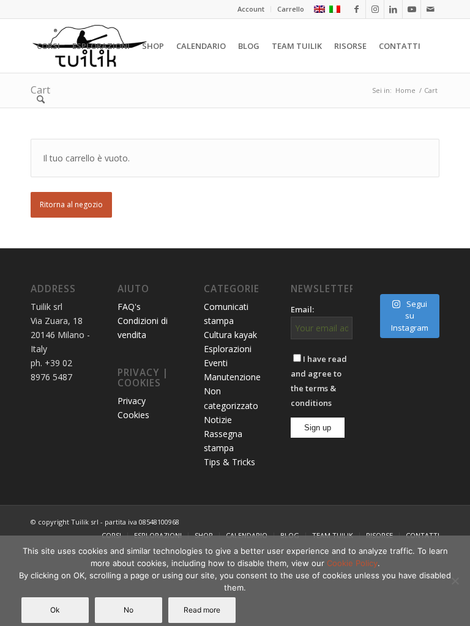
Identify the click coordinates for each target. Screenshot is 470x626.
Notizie (218, 419)
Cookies (133, 415)
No (128, 609)
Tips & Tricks (229, 462)
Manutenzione (232, 377)
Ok (55, 609)
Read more (202, 609)
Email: (302, 309)
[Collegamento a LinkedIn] (393, 9)
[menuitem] (251, 9)
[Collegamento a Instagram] (375, 9)
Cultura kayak (230, 335)
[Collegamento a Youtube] (411, 9)
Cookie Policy (352, 563)
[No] (455, 581)
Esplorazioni (228, 349)
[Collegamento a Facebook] (356, 9)
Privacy (132, 401)
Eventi (216, 363)
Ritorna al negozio (71, 204)
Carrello (290, 8)
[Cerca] (41, 100)
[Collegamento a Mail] (430, 9)
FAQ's (129, 306)
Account (250, 8)
